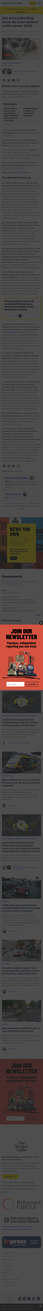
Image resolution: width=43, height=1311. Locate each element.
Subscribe (32, 684)
